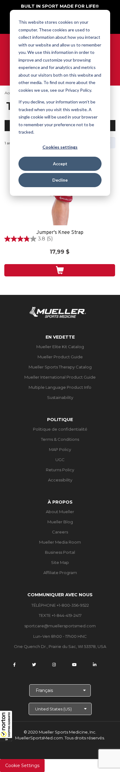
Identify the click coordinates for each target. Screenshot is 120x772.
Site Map (60, 562)
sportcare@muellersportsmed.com (60, 625)
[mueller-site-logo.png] (58, 312)
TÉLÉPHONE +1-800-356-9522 (60, 605)
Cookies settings (60, 147)
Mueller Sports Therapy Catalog (60, 366)
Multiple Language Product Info (60, 387)
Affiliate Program (60, 572)
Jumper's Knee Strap (59, 233)
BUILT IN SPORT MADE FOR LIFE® (60, 6)
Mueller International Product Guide (60, 377)
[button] (6, 725)
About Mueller (60, 511)
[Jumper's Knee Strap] (59, 197)
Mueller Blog (60, 521)
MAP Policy (60, 449)
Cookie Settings (22, 765)
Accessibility (60, 479)
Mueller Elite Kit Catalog (60, 346)
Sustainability (60, 397)
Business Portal (60, 552)
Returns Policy (60, 469)
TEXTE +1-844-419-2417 (60, 615)
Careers (60, 531)
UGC (60, 459)
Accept (60, 163)
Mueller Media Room (60, 542)
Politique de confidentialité (60, 429)
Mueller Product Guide (60, 356)
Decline (60, 180)
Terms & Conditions (60, 439)
